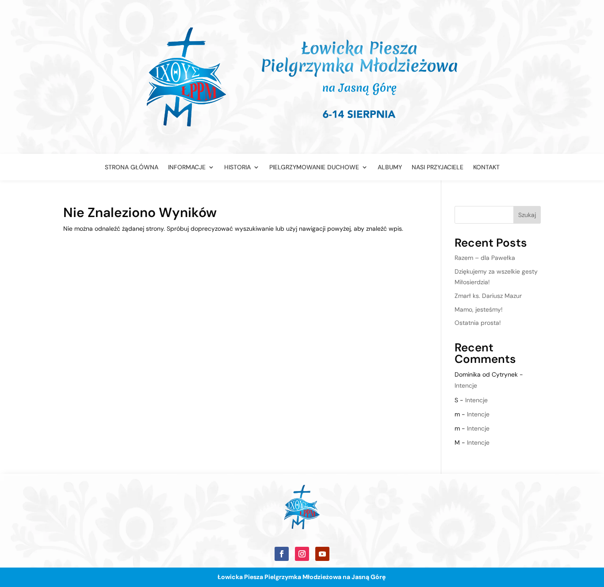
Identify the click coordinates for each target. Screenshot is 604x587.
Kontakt (486, 167)
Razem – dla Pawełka (485, 258)
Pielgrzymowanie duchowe (314, 167)
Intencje (466, 385)
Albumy (390, 167)
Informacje (187, 167)
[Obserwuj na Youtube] (322, 554)
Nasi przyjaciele (437, 167)
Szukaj (527, 215)
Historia (237, 167)
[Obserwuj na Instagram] (302, 554)
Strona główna (131, 167)
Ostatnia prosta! (478, 323)
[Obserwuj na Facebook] (282, 554)
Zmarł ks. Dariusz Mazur (488, 296)
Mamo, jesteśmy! (479, 309)
